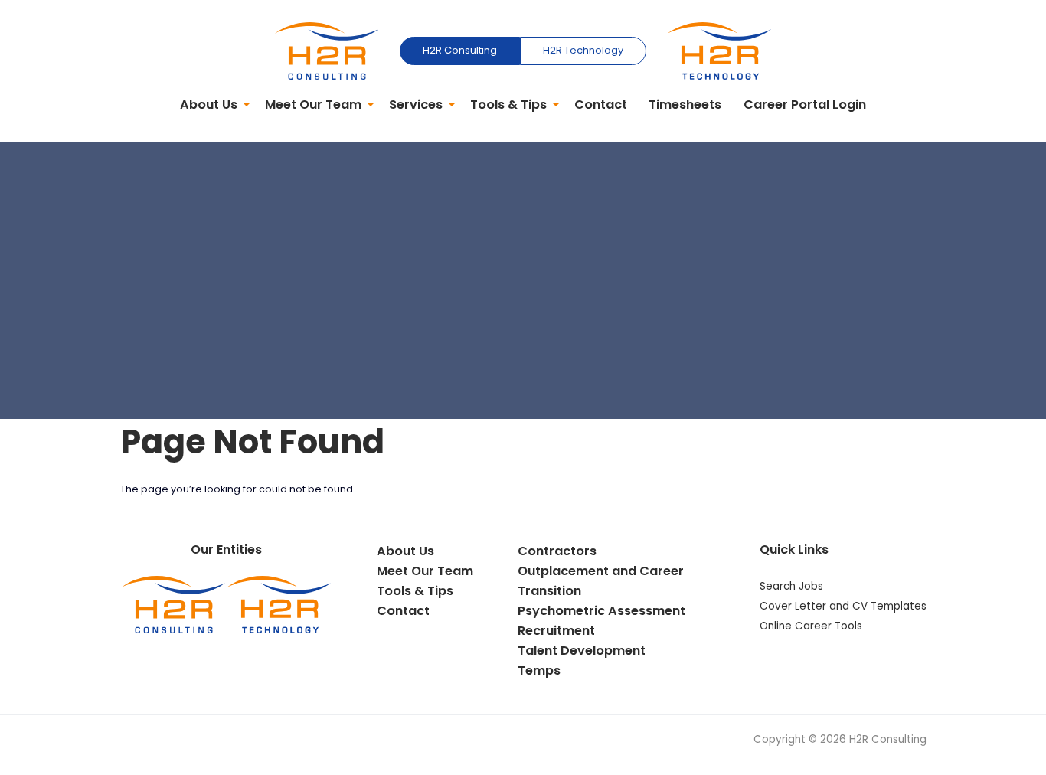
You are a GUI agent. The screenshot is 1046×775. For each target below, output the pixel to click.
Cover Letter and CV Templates (843, 606)
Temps (539, 670)
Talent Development (582, 650)
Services (416, 104)
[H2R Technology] (719, 50)
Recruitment (556, 630)
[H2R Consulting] (326, 50)
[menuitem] (210, 105)
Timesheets (685, 104)
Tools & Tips (508, 104)
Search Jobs (791, 586)
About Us (208, 104)
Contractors (557, 551)
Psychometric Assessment (601, 611)
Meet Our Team (313, 104)
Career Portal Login (805, 104)
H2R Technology (583, 50)
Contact (600, 104)
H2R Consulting (460, 50)
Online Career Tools (811, 626)
